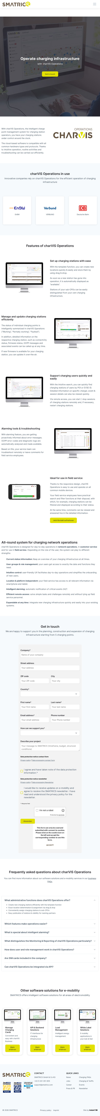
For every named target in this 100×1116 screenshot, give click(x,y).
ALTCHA (61, 815)
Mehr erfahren (12, 1048)
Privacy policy (45, 1110)
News (68, 1077)
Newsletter (83, 1088)
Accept (50, 845)
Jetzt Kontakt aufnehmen (63, 520)
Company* (25, 650)
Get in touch (50, 74)
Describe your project (30, 741)
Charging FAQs (85, 1077)
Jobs (68, 1081)
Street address (27, 663)
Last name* (56, 702)
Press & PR (70, 1088)
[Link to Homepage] (16, 3)
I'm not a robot (46, 810)
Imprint (56, 1110)
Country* (24, 689)
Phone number (58, 715)
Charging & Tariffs (86, 1081)
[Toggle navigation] (95, 4)
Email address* (27, 715)
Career (69, 1085)
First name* (25, 702)
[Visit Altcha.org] (63, 810)
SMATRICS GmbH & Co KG (44, 1077)
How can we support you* (32, 728)
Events (81, 1085)
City (53, 676)
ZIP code (24, 676)
